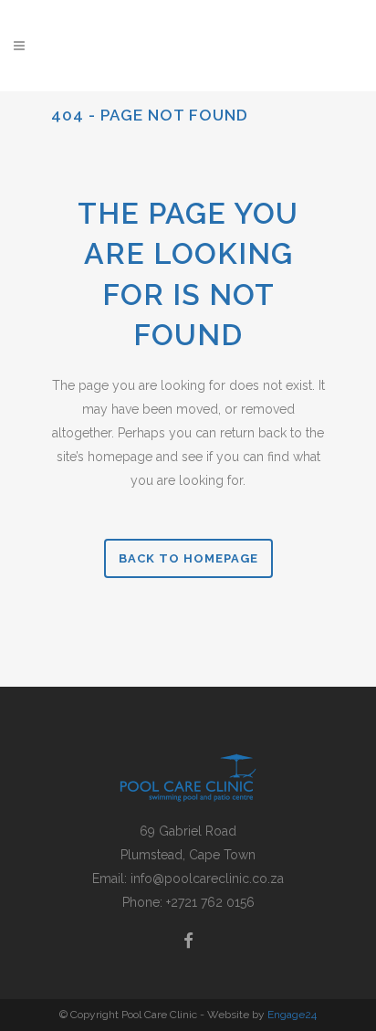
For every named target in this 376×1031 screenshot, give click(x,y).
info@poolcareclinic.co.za (207, 878)
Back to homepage (188, 558)
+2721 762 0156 (210, 902)
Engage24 (292, 1014)
